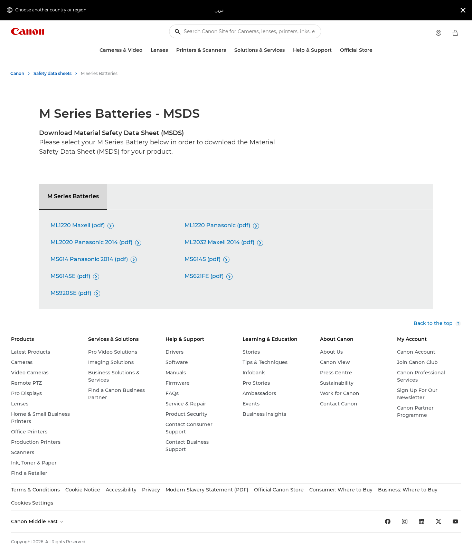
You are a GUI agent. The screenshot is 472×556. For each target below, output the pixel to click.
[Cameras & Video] (145, 50)
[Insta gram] (404, 521)
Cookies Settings (32, 503)
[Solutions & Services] (287, 50)
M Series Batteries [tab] (73, 196)
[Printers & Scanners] (229, 50)
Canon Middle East (35, 521)
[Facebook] (387, 521)
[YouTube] (455, 521)
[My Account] (438, 32)
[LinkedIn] (421, 521)
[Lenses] (170, 50)
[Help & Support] (334, 50)
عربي (219, 10)
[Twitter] (438, 521)
